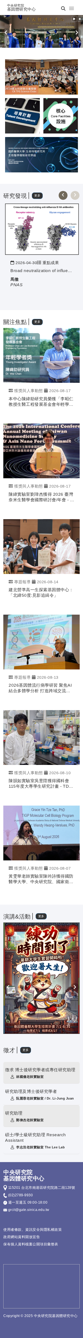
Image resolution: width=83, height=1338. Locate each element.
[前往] (42, 229)
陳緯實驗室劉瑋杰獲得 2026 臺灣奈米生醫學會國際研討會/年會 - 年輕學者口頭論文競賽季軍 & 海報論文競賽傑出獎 (41, 497)
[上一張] (63, 195)
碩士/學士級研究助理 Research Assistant (35, 1137)
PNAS (16, 284)
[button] (74, 19)
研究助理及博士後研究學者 (31, 1091)
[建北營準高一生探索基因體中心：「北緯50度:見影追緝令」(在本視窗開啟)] (41, 546)
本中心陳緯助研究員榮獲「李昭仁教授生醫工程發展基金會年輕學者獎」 (41, 401)
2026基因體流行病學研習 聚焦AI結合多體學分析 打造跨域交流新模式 (40, 688)
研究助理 (13, 1113)
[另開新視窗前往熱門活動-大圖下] (41, 154)
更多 (37, 195)
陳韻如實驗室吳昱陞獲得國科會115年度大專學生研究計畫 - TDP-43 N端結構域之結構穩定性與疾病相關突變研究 (41, 783)
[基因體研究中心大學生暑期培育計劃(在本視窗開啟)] (41, 978)
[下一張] (75, 195)
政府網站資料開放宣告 (21, 1237)
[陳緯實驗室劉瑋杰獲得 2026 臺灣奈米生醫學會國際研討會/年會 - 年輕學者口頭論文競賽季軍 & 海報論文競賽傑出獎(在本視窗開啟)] (41, 451)
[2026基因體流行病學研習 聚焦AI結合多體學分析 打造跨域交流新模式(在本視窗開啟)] (41, 642)
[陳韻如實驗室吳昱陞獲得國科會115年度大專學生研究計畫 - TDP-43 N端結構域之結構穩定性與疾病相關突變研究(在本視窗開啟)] (41, 737)
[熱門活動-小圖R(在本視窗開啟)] (22, 115)
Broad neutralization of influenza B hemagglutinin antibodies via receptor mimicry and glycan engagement (41, 270)
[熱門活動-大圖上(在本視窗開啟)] (41, 76)
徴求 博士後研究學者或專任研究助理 (40, 1069)
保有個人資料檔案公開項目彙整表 (30, 1244)
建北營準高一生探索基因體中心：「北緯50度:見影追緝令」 (41, 592)
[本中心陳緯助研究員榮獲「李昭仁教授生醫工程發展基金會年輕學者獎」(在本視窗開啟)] (41, 355)
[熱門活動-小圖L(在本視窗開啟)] (60, 115)
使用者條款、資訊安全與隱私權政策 (32, 1229)
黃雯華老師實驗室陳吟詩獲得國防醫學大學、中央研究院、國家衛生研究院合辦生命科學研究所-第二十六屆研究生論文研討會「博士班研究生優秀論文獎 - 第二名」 (41, 879)
